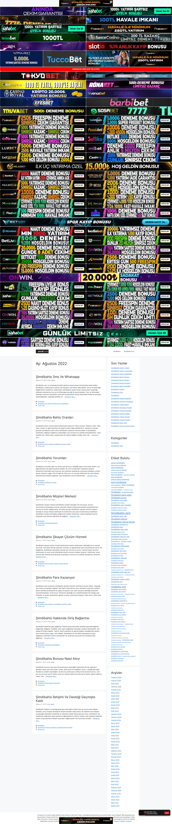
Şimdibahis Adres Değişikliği (121, 374)
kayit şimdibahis (118, 482)
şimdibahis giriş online (130, 594)
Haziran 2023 (116, 757)
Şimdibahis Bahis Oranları (54, 417)
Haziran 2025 (116, 690)
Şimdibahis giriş (121, 513)
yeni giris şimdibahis (117, 489)
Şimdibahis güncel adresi (123, 522)
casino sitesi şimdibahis (119, 470)
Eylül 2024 (115, 711)
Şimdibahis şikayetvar (117, 560)
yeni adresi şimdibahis (117, 487)
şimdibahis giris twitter (118, 589)
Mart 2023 (115, 766)
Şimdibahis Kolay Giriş (119, 423)
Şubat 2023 (115, 769)
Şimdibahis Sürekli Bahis (120, 405)
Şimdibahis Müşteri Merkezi (56, 496)
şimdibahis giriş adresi (118, 591)
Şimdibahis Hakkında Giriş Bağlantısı (62, 618)
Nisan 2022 (115, 800)
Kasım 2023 (115, 741)
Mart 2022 (115, 803)
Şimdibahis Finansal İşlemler (121, 411)
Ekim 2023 (115, 745)
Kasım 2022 (115, 778)
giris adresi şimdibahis (117, 472)
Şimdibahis (116, 351)
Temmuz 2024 (116, 717)
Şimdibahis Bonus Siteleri (120, 380)
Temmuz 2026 (116, 677)
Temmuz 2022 (116, 790)
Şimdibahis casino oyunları (118, 510)
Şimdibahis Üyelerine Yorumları (47, 482)
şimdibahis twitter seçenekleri (129, 656)
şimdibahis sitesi (127, 640)
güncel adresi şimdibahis (120, 479)
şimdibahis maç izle (118, 612)
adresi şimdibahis (118, 463)
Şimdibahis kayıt (117, 527)
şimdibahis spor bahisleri (118, 647)
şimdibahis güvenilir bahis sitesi (118, 598)
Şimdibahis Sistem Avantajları (121, 371)
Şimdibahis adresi (127, 492)
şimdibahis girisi (118, 587)
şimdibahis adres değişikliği (118, 565)
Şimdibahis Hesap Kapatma (121, 398)
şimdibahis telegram (117, 649)
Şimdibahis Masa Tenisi (117, 532)
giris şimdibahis (116, 477)
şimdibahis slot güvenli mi (117, 644)
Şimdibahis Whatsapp (120, 546)
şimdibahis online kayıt (116, 631)
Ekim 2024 (115, 708)
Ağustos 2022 (116, 787)
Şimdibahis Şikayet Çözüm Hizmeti (61, 537)
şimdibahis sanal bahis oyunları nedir (119, 637)
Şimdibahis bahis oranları (45, 444)
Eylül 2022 (115, 784)
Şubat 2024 (115, 732)
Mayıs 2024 (115, 723)
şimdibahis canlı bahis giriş (117, 574)
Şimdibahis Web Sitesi (117, 543)
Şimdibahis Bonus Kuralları (120, 383)
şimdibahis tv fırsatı (128, 489)
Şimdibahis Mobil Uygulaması (119, 534)
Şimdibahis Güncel (119, 519)
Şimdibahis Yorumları (51, 458)
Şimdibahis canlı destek (121, 505)
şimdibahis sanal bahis (116, 635)
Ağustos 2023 (116, 751)
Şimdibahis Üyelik (117, 555)
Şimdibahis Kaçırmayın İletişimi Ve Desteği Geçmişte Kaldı (55, 727)
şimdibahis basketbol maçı (117, 570)
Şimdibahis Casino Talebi (120, 368)
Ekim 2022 (115, 781)
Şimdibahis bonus (119, 498)
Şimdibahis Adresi (117, 389)
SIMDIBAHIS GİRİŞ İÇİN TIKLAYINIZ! (86, 69)
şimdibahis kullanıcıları (117, 610)
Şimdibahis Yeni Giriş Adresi (62, 604)
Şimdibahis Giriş (129, 351)
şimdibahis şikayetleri (117, 660)
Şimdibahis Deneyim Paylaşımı (122, 401)
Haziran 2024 (116, 720)
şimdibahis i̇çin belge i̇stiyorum (128, 603)
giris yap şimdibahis (129, 475)
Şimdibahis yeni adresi (117, 548)
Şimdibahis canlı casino (117, 502)
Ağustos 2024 (116, 714)
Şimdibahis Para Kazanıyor (55, 577)
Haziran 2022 (116, 793)
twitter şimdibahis (127, 485)
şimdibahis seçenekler (116, 640)
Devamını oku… (70, 397)
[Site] (43, 120)
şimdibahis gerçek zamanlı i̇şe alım (119, 584)
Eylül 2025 (115, 683)
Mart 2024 (115, 729)
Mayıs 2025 (115, 693)
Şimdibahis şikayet (119, 558)
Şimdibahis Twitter (126, 541)
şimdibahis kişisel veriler (116, 608)
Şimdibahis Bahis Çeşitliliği (120, 386)
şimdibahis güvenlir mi (119, 601)
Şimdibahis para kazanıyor (46, 604)
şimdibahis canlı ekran (130, 574)
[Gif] (86, 166)
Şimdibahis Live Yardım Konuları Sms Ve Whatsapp (53, 403)
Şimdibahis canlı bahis (119, 500)
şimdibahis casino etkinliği (117, 577)
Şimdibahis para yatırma (119, 539)
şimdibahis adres (117, 563)
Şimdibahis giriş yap (118, 516)
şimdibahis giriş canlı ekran (117, 594)
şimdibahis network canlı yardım (118, 628)
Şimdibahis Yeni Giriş (118, 551)
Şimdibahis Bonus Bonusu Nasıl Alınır (49, 683)
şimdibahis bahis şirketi (117, 567)
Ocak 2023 (115, 772)
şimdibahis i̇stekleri (115, 603)
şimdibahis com (116, 582)
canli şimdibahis (117, 468)
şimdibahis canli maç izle (120, 572)
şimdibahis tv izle (116, 656)
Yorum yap (41, 405)
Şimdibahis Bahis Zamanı (120, 377)
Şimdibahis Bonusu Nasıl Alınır (58, 658)
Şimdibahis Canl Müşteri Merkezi (48, 523)
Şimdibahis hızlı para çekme (62, 444)
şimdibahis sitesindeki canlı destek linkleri (121, 642)
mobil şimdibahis (115, 485)
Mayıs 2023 (115, 760)
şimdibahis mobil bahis (117, 619)
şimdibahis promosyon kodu (120, 633)
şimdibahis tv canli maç (119, 651)
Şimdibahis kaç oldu (119, 529)
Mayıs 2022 (115, 796)
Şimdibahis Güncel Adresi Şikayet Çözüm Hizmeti (53, 563)
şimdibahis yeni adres (117, 658)
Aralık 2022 (115, 775)
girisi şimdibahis (117, 475)
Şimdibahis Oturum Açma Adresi (123, 426)
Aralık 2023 (115, 738)
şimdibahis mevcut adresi (117, 617)
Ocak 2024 (115, 735)
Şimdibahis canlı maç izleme (119, 507)
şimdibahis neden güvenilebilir (118, 626)
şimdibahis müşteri (128, 624)
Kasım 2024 (115, 705)
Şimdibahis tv (115, 541)
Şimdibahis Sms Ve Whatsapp (58, 377)
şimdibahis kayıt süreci (117, 605)
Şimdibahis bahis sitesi (121, 495)
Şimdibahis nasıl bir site (120, 537)
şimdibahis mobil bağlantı (118, 621)
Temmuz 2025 (116, 687)
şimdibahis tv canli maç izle (120, 654)
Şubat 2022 (115, 806)
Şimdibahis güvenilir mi (119, 524)
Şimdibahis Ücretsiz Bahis (120, 414)
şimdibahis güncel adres (118, 596)
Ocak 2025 (115, 699)
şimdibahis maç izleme (118, 615)
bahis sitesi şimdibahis (118, 465)
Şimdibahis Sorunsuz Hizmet (121, 408)
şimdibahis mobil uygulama (117, 624)
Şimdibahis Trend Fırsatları (120, 420)
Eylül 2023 (115, 748)
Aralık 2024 (115, 702)
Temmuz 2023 (116, 754)
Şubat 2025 (115, 696)
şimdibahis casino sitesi (120, 579)
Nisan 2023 (115, 763)
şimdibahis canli (128, 570)
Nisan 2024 (115, 726)
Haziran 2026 (116, 680)
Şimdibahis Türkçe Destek (120, 417)
